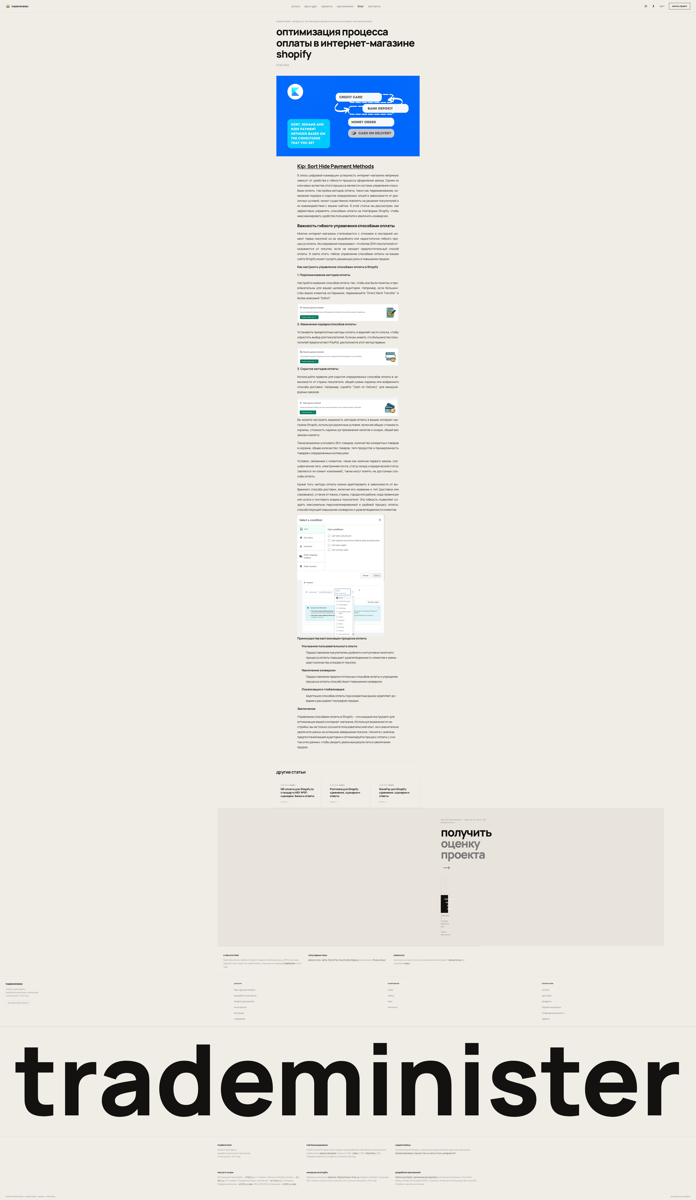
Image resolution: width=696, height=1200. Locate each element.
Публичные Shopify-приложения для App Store (416, 1177)
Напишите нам (454, 960)
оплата (545, 989)
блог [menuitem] (361, 6)
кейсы (407, 963)
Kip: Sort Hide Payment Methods (335, 166)
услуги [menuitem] (295, 6)
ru (663, 6)
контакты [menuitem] (374, 6)
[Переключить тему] (645, 6)
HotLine (432, 1153)
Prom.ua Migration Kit (446, 1153)
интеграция (240, 1007)
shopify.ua (298, 21)
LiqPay (324, 960)
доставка (547, 995)
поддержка (239, 1018)
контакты (392, 1007)
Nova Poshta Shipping (348, 960)
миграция (239, 1013)
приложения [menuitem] (345, 6)
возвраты (547, 1001)
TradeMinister (289, 963)
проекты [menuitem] (326, 6)
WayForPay (333, 960)
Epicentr (418, 1153)
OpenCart (332, 1177)
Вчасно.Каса (379, 960)
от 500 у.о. (250, 1177)
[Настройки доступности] (653, 6)
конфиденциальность (553, 1013)
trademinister (283, 21)
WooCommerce (344, 1177)
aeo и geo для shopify (244, 989)
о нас (390, 989)
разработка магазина (245, 995)
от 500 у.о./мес (289, 1184)
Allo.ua (425, 1153)
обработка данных (551, 1007)
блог (390, 1001)
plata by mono (314, 960)
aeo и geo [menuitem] (310, 6)
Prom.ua (355, 1177)
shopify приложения (244, 1001)
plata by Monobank (328, 1153)
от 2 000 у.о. (275, 1180)
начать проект (679, 6)
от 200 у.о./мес (246, 1184)
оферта (546, 1018)
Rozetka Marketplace (404, 1153)
